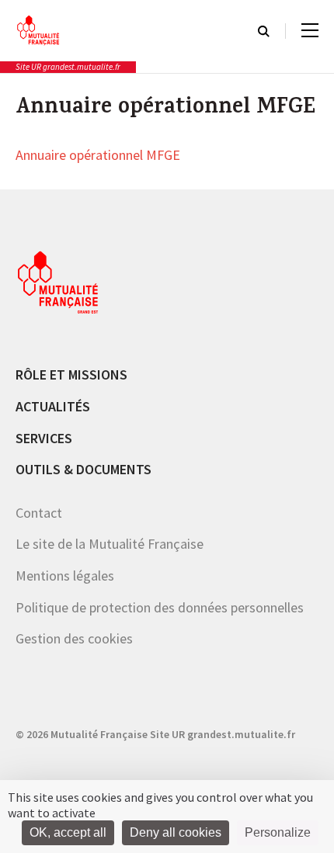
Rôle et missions (71, 374)
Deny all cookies (175, 832)
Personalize (278, 832)
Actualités (53, 406)
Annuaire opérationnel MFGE (98, 156)
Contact (39, 513)
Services (44, 438)
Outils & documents (83, 469)
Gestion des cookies (74, 638)
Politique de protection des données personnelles (160, 607)
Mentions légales (65, 575)
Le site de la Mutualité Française (110, 544)
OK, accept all (68, 832)
